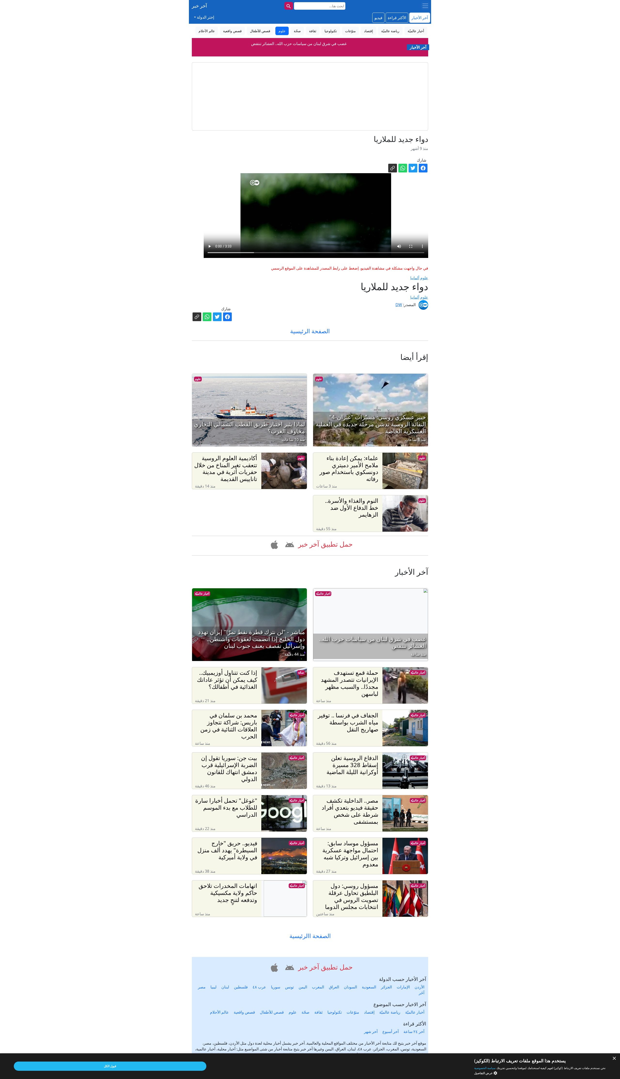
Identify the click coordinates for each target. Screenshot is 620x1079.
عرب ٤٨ (259, 987)
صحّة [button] (297, 31)
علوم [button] (282, 31)
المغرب (318, 987)
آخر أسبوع (390, 1031)
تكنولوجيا (334, 1012)
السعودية (369, 987)
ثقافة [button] (312, 31)
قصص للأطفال (272, 1012)
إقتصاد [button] (368, 31)
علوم (424, 277)
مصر (202, 987)
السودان (350, 987)
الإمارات (403, 987)
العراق (334, 987)
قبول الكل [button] (110, 1066)
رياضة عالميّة (389, 1012)
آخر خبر (199, 5)
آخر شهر (371, 1031)
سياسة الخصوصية (485, 1068)
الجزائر (386, 987)
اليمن (303, 987)
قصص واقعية (244, 1012)
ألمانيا (414, 277)
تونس (289, 987)
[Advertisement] (310, 96)
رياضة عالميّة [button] (390, 31)
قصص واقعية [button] (232, 31)
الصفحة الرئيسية (310, 331)
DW (398, 304)
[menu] (425, 6)
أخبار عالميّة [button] (416, 31)
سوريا (275, 987)
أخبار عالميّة (323, 593)
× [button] (614, 1058)
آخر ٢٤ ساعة (413, 1031)
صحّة (301, 672)
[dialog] (310, 1066)
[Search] (288, 6)
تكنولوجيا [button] (331, 31)
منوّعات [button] (350, 31)
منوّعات (353, 1012)
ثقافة (318, 1012)
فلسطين (241, 987)
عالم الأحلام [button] (207, 31)
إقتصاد (369, 1012)
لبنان (225, 987)
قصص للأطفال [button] (260, 31)
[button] (288, 543)
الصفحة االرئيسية (310, 935)
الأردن (419, 987)
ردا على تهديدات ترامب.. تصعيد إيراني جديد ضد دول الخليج (299, 43)
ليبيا (213, 987)
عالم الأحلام (219, 1012)
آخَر (421, 992)
